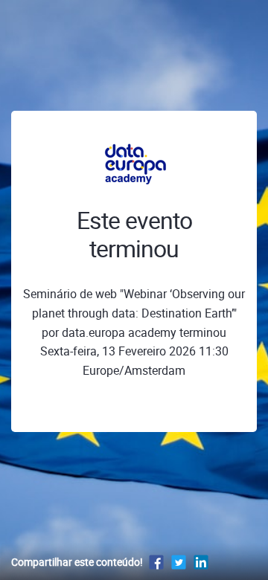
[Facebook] (156, 562)
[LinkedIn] (201, 562)
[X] (178, 562)
